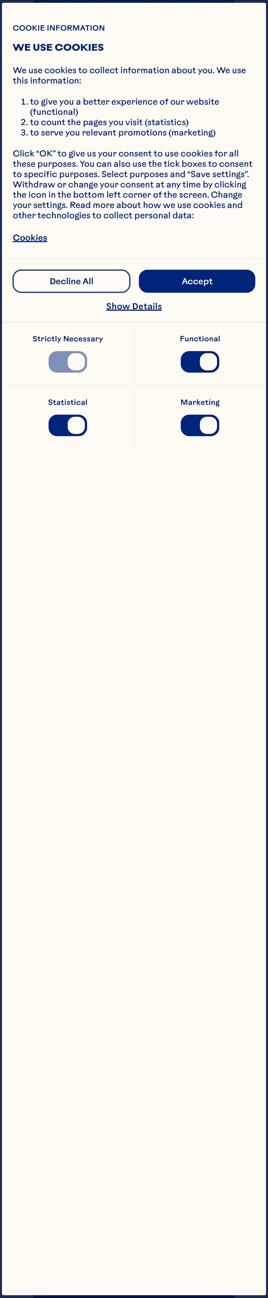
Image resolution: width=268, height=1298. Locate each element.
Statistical (68, 402)
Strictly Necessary (68, 339)
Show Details (134, 306)
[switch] (68, 362)
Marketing (200, 402)
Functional (200, 339)
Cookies (30, 237)
